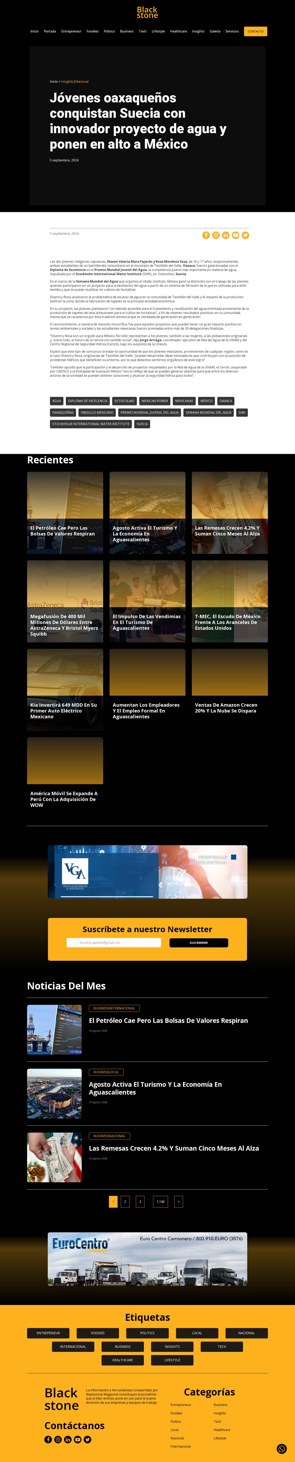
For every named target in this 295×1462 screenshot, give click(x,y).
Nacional (81, 81)
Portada (50, 31)
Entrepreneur (71, 31)
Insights (198, 31)
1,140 (161, 1201)
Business (127, 31)
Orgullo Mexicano (97, 412)
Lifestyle (158, 31)
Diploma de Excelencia (87, 401)
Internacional (122, 1008)
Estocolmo (124, 401)
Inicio (34, 31)
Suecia (142, 424)
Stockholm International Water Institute (90, 424)
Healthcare (178, 31)
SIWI (242, 412)
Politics (109, 31)
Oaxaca (226, 401)
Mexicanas (184, 401)
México (206, 401)
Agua (56, 401)
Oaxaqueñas (63, 412)
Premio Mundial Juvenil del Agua (150, 412)
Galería (215, 31)
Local (114, 1072)
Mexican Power (155, 401)
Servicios (232, 31)
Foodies (92, 31)
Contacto (255, 31)
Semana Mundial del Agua (208, 412)
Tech (142, 31)
